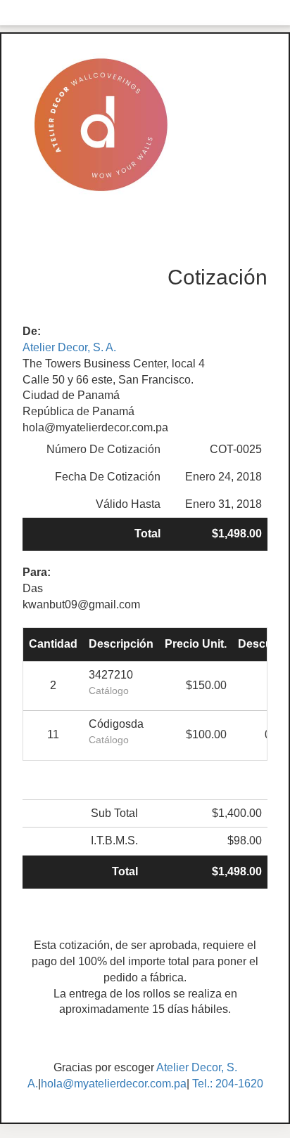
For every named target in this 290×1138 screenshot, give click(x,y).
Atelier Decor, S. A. (69, 347)
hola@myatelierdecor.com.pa (114, 1084)
